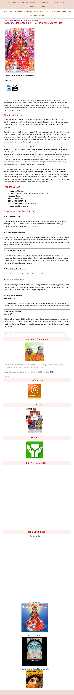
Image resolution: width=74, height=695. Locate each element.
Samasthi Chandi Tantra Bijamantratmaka (34, 669)
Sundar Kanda (35, 536)
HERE (10, 365)
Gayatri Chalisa (34, 602)
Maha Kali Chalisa (34, 635)
